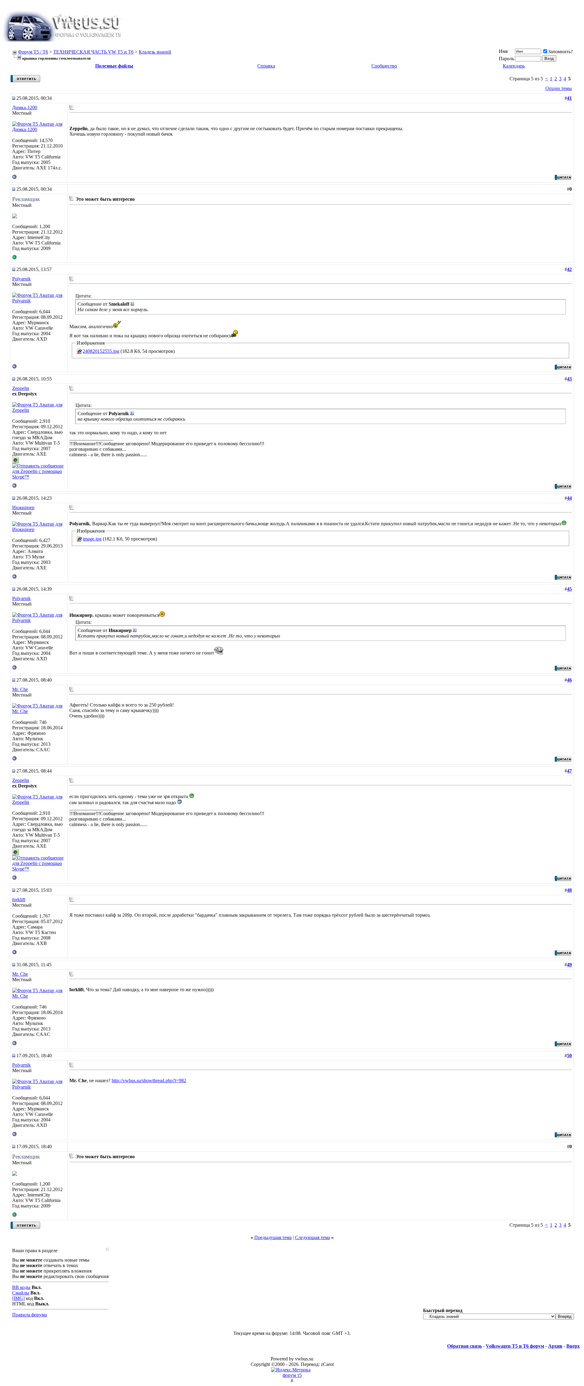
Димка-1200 (24, 107)
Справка (266, 65)
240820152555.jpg (101, 351)
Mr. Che (20, 689)
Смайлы (20, 1292)
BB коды (21, 1287)
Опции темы (558, 88)
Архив (555, 1346)
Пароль (506, 58)
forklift (18, 899)
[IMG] (18, 1298)
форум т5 (292, 1375)
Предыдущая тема (273, 1237)
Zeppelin (20, 388)
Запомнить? (560, 51)
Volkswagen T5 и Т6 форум (515, 1346)
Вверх (573, 1346)
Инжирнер (23, 507)
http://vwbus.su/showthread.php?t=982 (149, 1080)
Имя (503, 51)
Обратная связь (464, 1346)
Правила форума (29, 1314)
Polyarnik (21, 278)
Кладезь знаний (155, 51)
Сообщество (384, 65)
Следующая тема (312, 1237)
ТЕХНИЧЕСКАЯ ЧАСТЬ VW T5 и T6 (93, 51)
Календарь (514, 65)
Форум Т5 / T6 (33, 51)
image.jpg (92, 538)
